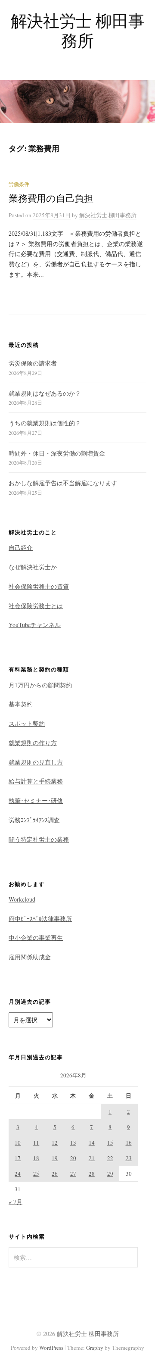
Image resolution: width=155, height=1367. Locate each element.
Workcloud (22, 899)
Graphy (94, 1347)
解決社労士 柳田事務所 (78, 30)
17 (18, 1158)
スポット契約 (27, 723)
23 (129, 1158)
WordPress (51, 1347)
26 (55, 1173)
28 (92, 1173)
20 (73, 1158)
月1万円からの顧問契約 (40, 685)
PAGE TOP (141, 1318)
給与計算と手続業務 (36, 781)
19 (55, 1158)
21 (92, 1158)
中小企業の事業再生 (36, 937)
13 (73, 1142)
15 (110, 1142)
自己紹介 (21, 547)
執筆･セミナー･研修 (36, 800)
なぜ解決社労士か (33, 567)
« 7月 (15, 1202)
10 (18, 1142)
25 (36, 1173)
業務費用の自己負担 (51, 198)
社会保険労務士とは (36, 606)
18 (36, 1158)
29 (110, 1173)
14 (92, 1142)
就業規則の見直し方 (36, 762)
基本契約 (21, 704)
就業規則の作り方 (33, 743)
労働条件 (19, 184)
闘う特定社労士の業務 (39, 839)
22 (110, 1158)
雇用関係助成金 (30, 957)
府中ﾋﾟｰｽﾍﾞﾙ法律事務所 (40, 918)
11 (36, 1142)
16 (129, 1142)
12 (55, 1142)
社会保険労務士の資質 (39, 586)
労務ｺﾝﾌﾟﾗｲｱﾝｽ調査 (34, 820)
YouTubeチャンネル (35, 625)
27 (73, 1173)
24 (18, 1173)
